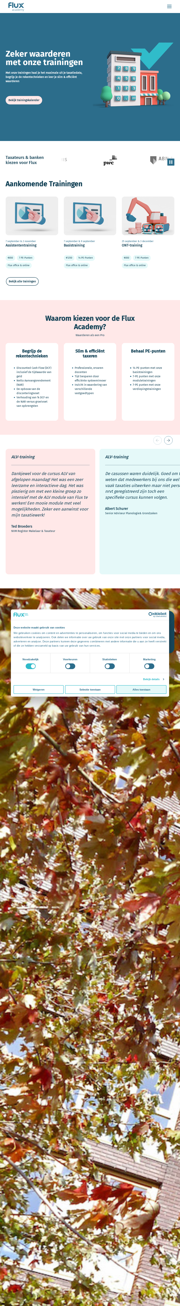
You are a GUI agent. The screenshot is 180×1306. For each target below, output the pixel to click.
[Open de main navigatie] (169, 7)
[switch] (70, 666)
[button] (168, 440)
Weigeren (38, 689)
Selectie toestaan (90, 689)
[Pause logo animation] (170, 162)
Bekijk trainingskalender (23, 100)
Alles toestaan (141, 689)
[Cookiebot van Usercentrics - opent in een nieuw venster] (151, 614)
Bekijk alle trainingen (22, 281)
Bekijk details (151, 679)
